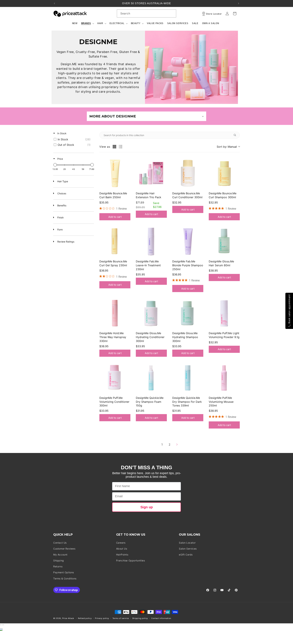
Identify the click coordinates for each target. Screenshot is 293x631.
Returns (57, 566)
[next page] (177, 444)
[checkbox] (73, 139)
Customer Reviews (64, 548)
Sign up (146, 507)
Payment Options (63, 572)
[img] (100, 208)
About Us (121, 548)
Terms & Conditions (64, 578)
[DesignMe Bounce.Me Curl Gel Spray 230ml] (114, 241)
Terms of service (120, 618)
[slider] (55, 164)
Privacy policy (102, 618)
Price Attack (68, 618)
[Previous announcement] (54, 3)
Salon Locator (187, 542)
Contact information (161, 618)
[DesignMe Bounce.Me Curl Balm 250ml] (114, 173)
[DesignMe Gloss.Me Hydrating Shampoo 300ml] (187, 313)
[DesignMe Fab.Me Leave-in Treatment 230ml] (151, 241)
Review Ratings (65, 241)
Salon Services (188, 548)
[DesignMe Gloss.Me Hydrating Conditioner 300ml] (151, 313)
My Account (60, 554)
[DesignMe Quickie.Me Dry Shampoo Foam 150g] (151, 377)
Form (60, 229)
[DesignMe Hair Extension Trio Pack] (151, 173)
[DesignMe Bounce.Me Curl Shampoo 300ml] (224, 173)
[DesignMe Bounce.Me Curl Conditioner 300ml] (187, 173)
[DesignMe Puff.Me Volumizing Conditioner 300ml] (114, 377)
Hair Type (62, 181)
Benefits (61, 205)
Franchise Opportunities (130, 560)
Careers (120, 542)
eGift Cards (186, 554)
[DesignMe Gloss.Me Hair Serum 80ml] (224, 241)
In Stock (61, 133)
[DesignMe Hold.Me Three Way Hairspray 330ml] (114, 313)
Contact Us (60, 542)
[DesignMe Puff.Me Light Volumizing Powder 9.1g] (224, 313)
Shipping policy (140, 618)
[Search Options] (236, 135)
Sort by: (227, 146)
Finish (60, 217)
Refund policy (85, 618)
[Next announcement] (238, 3)
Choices (61, 193)
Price (60, 158)
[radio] (114, 146)
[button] (87, 23)
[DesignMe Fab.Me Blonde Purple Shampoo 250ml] (187, 241)
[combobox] (146, 13)
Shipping (58, 560)
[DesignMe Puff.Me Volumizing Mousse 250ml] (224, 377)
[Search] (172, 13)
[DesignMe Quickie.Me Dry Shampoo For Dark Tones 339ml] (187, 377)
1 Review (121, 208)
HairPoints (122, 554)
